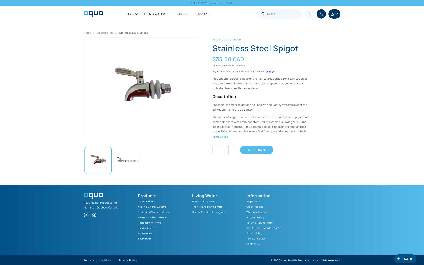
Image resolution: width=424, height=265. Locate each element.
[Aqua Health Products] (93, 198)
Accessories (105, 32)
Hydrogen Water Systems (152, 217)
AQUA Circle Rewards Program (263, 228)
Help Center (253, 201)
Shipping (216, 65)
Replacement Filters (149, 222)
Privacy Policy (254, 233)
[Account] (334, 14)
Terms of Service (256, 238)
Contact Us (253, 243)
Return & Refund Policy (259, 222)
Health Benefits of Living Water (210, 212)
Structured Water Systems (153, 212)
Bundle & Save (146, 228)
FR (309, 13)
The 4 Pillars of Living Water (207, 206)
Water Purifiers (146, 201)
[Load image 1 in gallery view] (98, 160)
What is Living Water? (204, 201)
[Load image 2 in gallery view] (126, 160)
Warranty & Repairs (257, 212)
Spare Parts (145, 238)
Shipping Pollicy (255, 217)
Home (87, 32)
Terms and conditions (98, 260)
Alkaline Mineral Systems (152, 206)
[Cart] (321, 14)
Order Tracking (254, 206)
